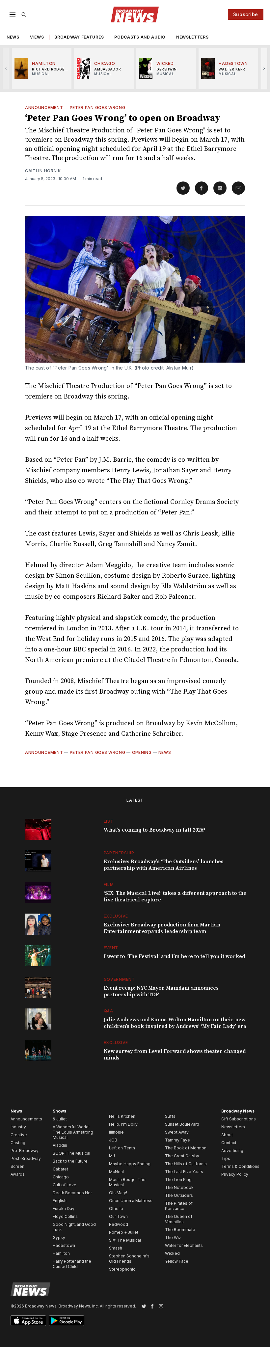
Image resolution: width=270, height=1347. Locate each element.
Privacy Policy (234, 1174)
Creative (19, 1134)
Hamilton (61, 1253)
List (109, 821)
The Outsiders (179, 1195)
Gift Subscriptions (238, 1118)
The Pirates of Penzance (179, 1206)
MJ (112, 1155)
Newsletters (192, 37)
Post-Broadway (26, 1158)
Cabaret (60, 1169)
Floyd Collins (65, 1216)
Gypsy (59, 1237)
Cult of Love (64, 1184)
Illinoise (116, 1132)
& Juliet (60, 1118)
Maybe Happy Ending (129, 1163)
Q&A (108, 1010)
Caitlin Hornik (43, 170)
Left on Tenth (122, 1147)
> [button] (264, 68)
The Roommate (180, 1229)
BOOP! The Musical (71, 1153)
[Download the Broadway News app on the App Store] (28, 1320)
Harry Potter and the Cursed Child (72, 1264)
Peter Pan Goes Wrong (97, 107)
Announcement (44, 107)
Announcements (26, 1118)
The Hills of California (186, 1163)
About (227, 1134)
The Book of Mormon (185, 1147)
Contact (228, 1142)
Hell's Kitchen (122, 1116)
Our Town (118, 1216)
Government (119, 979)
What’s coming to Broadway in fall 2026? (154, 830)
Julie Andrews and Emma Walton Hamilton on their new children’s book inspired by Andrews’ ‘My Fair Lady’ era (175, 1023)
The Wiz (173, 1237)
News (13, 37)
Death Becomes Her (72, 1192)
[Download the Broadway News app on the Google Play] (66, 1320)
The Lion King (178, 1179)
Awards (18, 1174)
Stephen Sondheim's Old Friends (129, 1258)
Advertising (232, 1150)
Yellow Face (176, 1261)
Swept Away (177, 1132)
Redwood (118, 1224)
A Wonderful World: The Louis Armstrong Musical (73, 1132)
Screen (17, 1166)
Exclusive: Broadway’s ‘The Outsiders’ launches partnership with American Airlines (164, 864)
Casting (18, 1142)
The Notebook (179, 1187)
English (60, 1200)
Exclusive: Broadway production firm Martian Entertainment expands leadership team (162, 928)
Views (37, 37)
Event (111, 947)
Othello (116, 1208)
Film (109, 884)
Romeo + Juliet (123, 1232)
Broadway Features (79, 37)
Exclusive (116, 916)
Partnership (119, 852)
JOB (113, 1140)
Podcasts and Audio (140, 37)
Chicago (61, 1176)
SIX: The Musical (125, 1240)
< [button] (6, 68)
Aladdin (60, 1145)
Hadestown (64, 1245)
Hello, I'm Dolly (123, 1124)
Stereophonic (122, 1269)
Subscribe (245, 14)
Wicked (172, 1253)
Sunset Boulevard (182, 1124)
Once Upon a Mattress (130, 1200)
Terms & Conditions (240, 1166)
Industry (18, 1126)
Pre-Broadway (25, 1150)
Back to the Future (70, 1161)
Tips (225, 1158)
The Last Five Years (184, 1171)
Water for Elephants (184, 1245)
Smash (115, 1248)
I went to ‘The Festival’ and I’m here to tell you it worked (174, 956)
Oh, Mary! (118, 1192)
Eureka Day (63, 1208)
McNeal (116, 1171)
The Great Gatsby (182, 1155)
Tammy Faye (177, 1140)
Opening (142, 752)
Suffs (170, 1116)
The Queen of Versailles (178, 1219)
